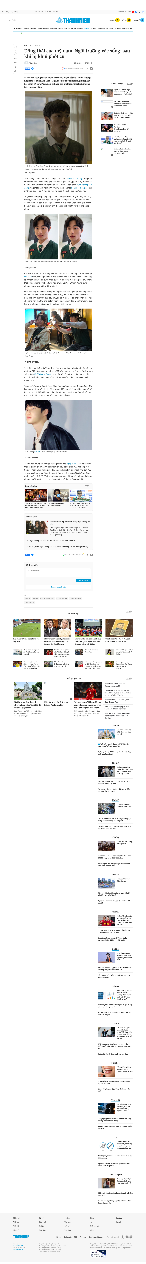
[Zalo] (143, 12)
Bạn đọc (119, 1218)
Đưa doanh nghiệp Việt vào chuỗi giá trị (124, 805)
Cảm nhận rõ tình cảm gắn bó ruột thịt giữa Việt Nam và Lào (114, 976)
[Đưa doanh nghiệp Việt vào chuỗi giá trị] (106, 808)
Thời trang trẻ (127, 29)
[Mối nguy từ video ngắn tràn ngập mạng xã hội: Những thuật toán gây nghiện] (106, 771)
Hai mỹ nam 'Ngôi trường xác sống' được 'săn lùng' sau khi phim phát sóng (58, 547)
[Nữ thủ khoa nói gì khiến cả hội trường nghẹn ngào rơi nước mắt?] (106, 957)
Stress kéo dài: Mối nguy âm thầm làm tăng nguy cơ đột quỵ (114, 1082)
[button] (15, 47)
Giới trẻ (60, 29)
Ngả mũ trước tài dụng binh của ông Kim (113, 1054)
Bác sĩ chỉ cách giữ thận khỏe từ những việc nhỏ (114, 1090)
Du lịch (73, 29)
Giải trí (86, 29)
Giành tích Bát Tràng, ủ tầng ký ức (125, 843)
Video (111, 29)
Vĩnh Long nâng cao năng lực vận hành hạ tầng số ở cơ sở (115, 1127)
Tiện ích (48, 12)
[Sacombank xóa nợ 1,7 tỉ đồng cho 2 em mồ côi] (106, 734)
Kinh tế (39, 29)
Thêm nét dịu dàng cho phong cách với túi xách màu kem (115, 1194)
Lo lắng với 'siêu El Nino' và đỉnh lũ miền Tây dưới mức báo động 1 (114, 753)
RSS (75, 1237)
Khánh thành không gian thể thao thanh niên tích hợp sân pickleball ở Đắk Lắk (114, 969)
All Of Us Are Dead (42, 374)
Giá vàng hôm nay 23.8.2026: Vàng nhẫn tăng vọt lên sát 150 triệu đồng (114, 827)
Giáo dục (67, 29)
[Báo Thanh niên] (21, 1237)
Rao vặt (118, 1222)
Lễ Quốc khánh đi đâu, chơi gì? (123, 880)
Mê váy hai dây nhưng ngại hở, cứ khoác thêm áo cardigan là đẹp (115, 1202)
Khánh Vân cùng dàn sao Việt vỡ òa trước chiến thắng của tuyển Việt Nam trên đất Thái (124, 920)
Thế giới (33, 29)
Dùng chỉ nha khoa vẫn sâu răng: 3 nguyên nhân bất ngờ (125, 1069)
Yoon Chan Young (74, 179)
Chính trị (19, 29)
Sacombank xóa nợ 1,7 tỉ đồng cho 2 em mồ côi (124, 732)
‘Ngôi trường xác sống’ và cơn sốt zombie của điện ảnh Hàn (52, 541)
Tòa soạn (83, 1237)
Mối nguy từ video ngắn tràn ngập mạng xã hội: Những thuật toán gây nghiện (125, 770)
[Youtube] (133, 12)
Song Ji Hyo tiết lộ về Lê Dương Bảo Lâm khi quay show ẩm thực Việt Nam (114, 931)
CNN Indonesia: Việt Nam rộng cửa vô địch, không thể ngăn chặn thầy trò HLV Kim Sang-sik (114, 1046)
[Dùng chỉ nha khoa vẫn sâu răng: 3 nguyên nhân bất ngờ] (106, 1071)
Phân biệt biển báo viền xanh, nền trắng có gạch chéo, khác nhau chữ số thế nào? (124, 1145)
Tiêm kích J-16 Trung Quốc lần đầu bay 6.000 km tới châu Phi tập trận (114, 782)
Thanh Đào (33, 63)
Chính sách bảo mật (96, 1237)
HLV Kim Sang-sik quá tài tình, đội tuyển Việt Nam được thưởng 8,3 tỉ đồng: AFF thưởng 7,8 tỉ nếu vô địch (125, 1033)
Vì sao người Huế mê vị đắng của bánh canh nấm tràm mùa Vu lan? (114, 865)
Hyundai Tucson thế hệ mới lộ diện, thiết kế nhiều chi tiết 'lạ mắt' (114, 1165)
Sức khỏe (53, 29)
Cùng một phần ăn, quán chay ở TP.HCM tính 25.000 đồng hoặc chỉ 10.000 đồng (114, 857)
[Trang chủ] (14, 28)
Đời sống (46, 29)
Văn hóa (80, 29)
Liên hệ (55, 12)
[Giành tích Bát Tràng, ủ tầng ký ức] (106, 846)
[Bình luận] (15, 62)
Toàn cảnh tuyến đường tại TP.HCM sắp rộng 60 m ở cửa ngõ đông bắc (113, 745)
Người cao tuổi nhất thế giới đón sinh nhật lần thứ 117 (115, 902)
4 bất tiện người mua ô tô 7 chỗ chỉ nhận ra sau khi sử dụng (115, 1157)
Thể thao (93, 29)
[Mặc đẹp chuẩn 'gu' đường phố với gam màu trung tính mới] (106, 1183)
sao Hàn (28, 277)
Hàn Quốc (37, 452)
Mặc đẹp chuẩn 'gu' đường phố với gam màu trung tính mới (124, 1181)
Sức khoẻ (42, 1222)
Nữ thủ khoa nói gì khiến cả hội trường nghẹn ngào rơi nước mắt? (124, 956)
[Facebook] (136, 12)
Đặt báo (58, 1237)
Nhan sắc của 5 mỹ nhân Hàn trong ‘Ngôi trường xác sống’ (70, 523)
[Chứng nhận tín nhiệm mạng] (98, 1254)
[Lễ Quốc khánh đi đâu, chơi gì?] (106, 883)
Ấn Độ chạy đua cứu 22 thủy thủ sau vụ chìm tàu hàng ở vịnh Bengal (114, 790)
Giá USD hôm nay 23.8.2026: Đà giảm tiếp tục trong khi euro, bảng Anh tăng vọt (114, 820)
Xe (107, 29)
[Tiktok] (139, 12)
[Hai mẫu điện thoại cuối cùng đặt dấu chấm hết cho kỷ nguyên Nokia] (106, 1108)
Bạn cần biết (39, 12)
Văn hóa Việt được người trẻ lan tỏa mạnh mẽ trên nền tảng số (114, 1014)
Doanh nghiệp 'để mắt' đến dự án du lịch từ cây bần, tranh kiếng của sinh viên (115, 1006)
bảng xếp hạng (78, 188)
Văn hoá (67, 1222)
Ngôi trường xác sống (47, 598)
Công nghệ (101, 29)
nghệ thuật (71, 464)
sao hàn (35, 598)
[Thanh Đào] (26, 63)
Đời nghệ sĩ (36, 45)
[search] (21, 20)
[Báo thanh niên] (73, 20)
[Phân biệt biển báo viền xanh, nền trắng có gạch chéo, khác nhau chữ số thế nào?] (106, 1146)
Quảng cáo (68, 1237)
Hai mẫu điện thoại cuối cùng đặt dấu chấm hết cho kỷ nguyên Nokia (124, 1107)
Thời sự (26, 29)
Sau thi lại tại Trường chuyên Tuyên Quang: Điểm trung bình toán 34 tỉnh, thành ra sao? (124, 995)
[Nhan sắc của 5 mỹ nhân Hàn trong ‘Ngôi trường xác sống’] (37, 527)
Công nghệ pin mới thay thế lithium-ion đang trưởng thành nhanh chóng (114, 1120)
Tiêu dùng (117, 29)
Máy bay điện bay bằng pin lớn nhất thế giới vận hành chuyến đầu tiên (114, 894)
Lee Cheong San (29, 602)
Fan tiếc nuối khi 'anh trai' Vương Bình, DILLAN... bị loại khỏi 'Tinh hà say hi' (112, 939)
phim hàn (27, 598)
